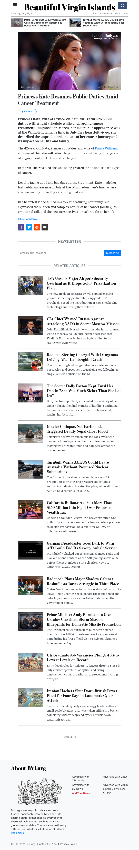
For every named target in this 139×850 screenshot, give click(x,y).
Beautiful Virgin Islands (69, 7)
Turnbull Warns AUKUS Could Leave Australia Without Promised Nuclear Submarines (45, 22)
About (55, 844)
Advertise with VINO (115, 776)
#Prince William (28, 219)
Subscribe (112, 253)
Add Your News (81, 793)
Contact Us (44, 844)
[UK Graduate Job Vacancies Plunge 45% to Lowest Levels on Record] (30, 661)
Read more (17, 832)
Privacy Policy (68, 844)
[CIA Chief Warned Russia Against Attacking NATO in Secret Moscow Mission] (30, 325)
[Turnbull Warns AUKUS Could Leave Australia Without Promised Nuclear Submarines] (17, 22)
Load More (69, 736)
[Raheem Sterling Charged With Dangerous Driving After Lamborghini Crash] (30, 361)
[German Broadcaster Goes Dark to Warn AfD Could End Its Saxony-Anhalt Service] (30, 550)
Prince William (106, 148)
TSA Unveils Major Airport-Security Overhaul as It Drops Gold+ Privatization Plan (103, 22)
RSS (108, 793)
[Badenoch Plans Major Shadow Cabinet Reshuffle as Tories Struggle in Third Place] (30, 585)
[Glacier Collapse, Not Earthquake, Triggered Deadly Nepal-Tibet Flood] (30, 433)
